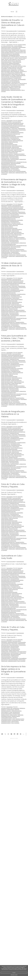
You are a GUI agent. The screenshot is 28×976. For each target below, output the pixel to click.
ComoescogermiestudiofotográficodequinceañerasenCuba (13, 125)
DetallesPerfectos (21, 47)
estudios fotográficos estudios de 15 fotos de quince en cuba (13, 52)
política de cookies (14, 738)
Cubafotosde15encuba (14, 127)
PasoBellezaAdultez (5, 167)
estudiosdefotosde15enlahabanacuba (9, 136)
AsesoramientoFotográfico (6, 121)
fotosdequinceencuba (13, 152)
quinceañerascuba (5, 80)
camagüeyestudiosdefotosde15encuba (15, 123)
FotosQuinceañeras (5, 158)
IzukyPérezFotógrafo (14, 159)
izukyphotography (21, 31)
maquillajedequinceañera (6, 718)
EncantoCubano (22, 129)
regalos (22, 720)
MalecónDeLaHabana (5, 71)
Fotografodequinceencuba (6, 140)
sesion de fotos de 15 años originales (16, 84)
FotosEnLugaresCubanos (20, 155)
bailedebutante (16, 708)
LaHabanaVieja (14, 70)
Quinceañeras (10, 44)
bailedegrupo (22, 708)
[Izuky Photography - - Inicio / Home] (14, 5)
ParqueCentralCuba (5, 76)
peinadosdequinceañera (6, 720)
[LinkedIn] (17, 734)
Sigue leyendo (14, 42)
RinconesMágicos (5, 171)
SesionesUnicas (12, 171)
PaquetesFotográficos (19, 166)
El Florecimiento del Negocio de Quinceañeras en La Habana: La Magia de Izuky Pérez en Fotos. (13, 183)
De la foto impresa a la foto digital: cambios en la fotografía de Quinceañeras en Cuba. (13, 670)
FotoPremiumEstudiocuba (17, 140)
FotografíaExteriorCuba (6, 56)
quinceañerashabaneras (14, 80)
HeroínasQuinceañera (14, 158)
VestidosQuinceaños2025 (15, 90)
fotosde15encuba (15, 147)
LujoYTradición (20, 70)
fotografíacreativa (4, 55)
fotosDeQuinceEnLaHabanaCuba (8, 155)
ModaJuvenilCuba (11, 72)
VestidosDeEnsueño (5, 88)
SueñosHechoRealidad (21, 171)
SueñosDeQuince (4, 87)
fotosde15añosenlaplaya (6, 146)
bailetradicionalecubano (6, 710)
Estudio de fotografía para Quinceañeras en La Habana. (12, 414)
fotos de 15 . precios (14, 58)
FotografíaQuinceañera (6, 139)
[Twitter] (5, 734)
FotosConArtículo (4, 141)
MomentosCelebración (5, 163)
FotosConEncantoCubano (6, 62)
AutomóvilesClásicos (16, 121)
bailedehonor (4, 709)
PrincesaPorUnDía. (17, 78)
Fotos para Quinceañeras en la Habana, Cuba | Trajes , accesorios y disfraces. (13, 338)
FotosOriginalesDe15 (5, 66)
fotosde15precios (4, 152)
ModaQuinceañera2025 (6, 74)
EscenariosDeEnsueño (15, 48)
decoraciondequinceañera (6, 713)
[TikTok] (11, 734)
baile (12, 708)
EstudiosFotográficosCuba (6, 54)
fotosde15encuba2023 (5, 148)
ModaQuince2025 (18, 72)
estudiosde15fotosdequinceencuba (8, 135)
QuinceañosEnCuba (15, 82)
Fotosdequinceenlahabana (13, 63)
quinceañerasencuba (16, 720)
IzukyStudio (19, 68)
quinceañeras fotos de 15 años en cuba (9, 79)
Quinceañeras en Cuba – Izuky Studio (12, 556)
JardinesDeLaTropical (5, 70)
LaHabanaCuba (22, 159)
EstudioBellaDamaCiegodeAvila (16, 132)
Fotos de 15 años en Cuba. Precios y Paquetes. (13, 485)
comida (10, 712)
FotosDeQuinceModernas (6, 64)
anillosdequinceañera (5, 708)
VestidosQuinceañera (5, 90)
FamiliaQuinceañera (5, 137)
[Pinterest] (20, 734)
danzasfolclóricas (16, 712)
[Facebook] (2, 734)
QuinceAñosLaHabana (6, 83)
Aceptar (14, 972)
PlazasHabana (24, 167)
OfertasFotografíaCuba (20, 75)
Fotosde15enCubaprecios (16, 148)
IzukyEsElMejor (4, 68)
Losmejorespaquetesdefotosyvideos (8, 160)
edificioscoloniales (5, 129)
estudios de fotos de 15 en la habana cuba (17, 51)
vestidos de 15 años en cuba (15, 87)
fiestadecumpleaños (5, 714)
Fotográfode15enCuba (15, 139)
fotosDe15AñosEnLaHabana (7, 143)
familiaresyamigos (16, 713)
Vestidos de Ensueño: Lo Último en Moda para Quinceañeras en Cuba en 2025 (12, 24)
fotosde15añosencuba (13, 141)
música (13, 718)
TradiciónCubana (4, 172)
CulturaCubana (15, 47)
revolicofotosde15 (16, 170)
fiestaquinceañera (13, 714)
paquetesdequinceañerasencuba (8, 166)
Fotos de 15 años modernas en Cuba (12, 59)
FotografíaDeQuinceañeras (14, 55)
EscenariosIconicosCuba (6, 50)
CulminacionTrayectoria (6, 128)
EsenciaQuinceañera (5, 132)
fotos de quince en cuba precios (14, 60)
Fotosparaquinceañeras (13, 156)
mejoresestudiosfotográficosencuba (8, 162)
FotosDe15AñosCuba (16, 62)
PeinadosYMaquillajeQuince (16, 76)
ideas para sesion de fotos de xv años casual (13, 67)
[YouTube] (14, 734)
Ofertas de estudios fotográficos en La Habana (13, 74)
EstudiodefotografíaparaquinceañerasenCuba (10, 133)
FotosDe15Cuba (4, 63)
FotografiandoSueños (14, 137)
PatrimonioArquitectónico (15, 167)
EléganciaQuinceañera (14, 129)
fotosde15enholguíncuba (19, 150)
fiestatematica (20, 714)
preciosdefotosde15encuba (6, 170)
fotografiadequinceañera (6, 716)
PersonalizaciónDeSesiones (7, 78)
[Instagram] (8, 734)
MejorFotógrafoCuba (15, 71)
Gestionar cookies (14, 974)
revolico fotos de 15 (15, 83)
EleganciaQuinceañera (6, 48)
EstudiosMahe (20, 136)
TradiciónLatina (12, 172)
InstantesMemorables (5, 159)
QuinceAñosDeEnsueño (6, 82)
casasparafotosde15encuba (7, 124)
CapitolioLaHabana (18, 46)
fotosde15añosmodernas (17, 146)
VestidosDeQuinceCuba (15, 88)
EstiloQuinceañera (15, 50)
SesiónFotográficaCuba (15, 86)
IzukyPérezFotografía (12, 68)
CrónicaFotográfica (5, 127)
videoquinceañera (15, 721)
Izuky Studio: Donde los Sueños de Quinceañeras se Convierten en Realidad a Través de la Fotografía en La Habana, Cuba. (13, 102)
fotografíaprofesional (15, 56)
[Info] (26, 733)
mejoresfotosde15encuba (21, 162)
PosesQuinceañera (15, 168)
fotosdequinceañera (16, 716)
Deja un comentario (21, 661)
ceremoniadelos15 (5, 712)
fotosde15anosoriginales (6, 147)
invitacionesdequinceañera (6, 717)
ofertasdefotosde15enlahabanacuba (8, 164)
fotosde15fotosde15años (16, 151)
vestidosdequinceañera (6, 721)
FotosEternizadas (4, 156)
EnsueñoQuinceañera (5, 131)
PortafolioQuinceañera (5, 168)
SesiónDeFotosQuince (5, 86)
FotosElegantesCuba (16, 64)
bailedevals (16, 709)
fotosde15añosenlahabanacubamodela (9, 144)
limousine (15, 717)
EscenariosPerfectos (15, 131)
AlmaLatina (20, 120)
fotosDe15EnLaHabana (6, 151)
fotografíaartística (15, 54)
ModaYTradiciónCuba (15, 74)
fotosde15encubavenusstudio (7, 150)
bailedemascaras (10, 709)
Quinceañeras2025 (22, 79)
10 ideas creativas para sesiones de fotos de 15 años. (11, 265)
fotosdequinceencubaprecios (7, 154)
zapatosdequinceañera (6, 723)
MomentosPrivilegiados (15, 163)
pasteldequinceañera (19, 718)
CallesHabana (4, 123)
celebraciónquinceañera (6, 47)
